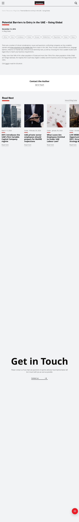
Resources (10, 11)
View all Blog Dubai (71, 100)
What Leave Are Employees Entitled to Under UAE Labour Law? (56, 138)
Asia (12, 37)
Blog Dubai (17, 11)
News (73, 37)
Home (4, 11)
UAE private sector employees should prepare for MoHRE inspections (33, 138)
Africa (5, 37)
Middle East (46, 37)
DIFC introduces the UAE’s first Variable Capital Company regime (11, 138)
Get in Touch (39, 85)
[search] (76, 3)
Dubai (29, 37)
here (6, 64)
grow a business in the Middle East (21, 47)
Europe (37, 37)
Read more (5, 145)
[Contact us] (75, 511)
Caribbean (21, 37)
